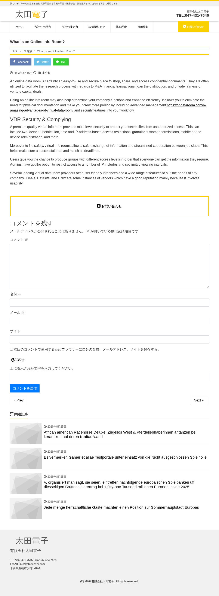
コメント (19, 240)
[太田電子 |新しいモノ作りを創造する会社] (31, 13)
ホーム (19, 26)
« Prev (19, 400)
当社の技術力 (69, 26)
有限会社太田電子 (103, 581)
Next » (199, 400)
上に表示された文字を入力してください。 (42, 368)
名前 (15, 294)
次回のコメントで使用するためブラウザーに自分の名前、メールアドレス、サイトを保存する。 (87, 349)
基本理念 (121, 26)
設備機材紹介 (97, 26)
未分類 (46, 72)
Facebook (22, 62)
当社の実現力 (42, 26)
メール (17, 312)
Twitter (43, 62)
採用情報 (142, 26)
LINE (62, 62)
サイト (15, 331)
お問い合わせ (195, 26)
